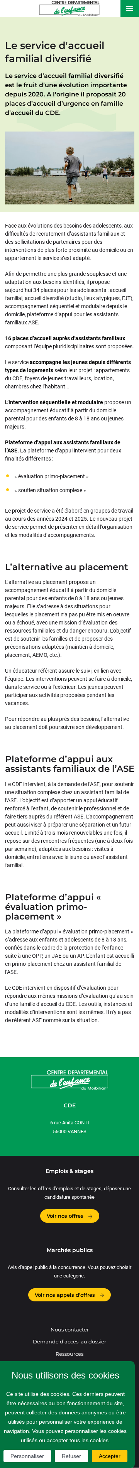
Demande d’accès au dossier (69, 1341)
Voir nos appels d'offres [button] (66, 1295)
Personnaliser (27, 1456)
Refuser (71, 1456)
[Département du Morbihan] (69, 8)
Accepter (109, 1456)
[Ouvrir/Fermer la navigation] (129, 8)
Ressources (69, 1354)
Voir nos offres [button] (66, 1216)
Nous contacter (70, 1329)
